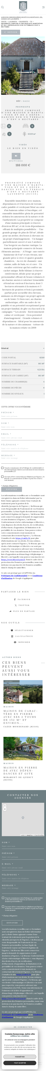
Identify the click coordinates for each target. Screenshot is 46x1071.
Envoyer (11, 489)
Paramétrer (20, 1057)
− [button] (5, 809)
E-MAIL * (7, 864)
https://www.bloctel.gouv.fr (13, 559)
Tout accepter (20, 1063)
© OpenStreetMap (39, 835)
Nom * (5, 423)
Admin (39, 1064)
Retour (12, 32)
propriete (23, 21)
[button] (6, 91)
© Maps (29, 835)
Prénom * (7, 412)
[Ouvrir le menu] (43, 7)
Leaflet (22, 835)
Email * (6, 434)
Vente (3, 21)
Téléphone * (10, 445)
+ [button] (5, 805)
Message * (8, 455)
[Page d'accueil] (23, 7)
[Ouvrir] (2, 7)
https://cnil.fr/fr (23, 538)
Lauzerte (13, 21)
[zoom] (23, 66)
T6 (31, 21)
